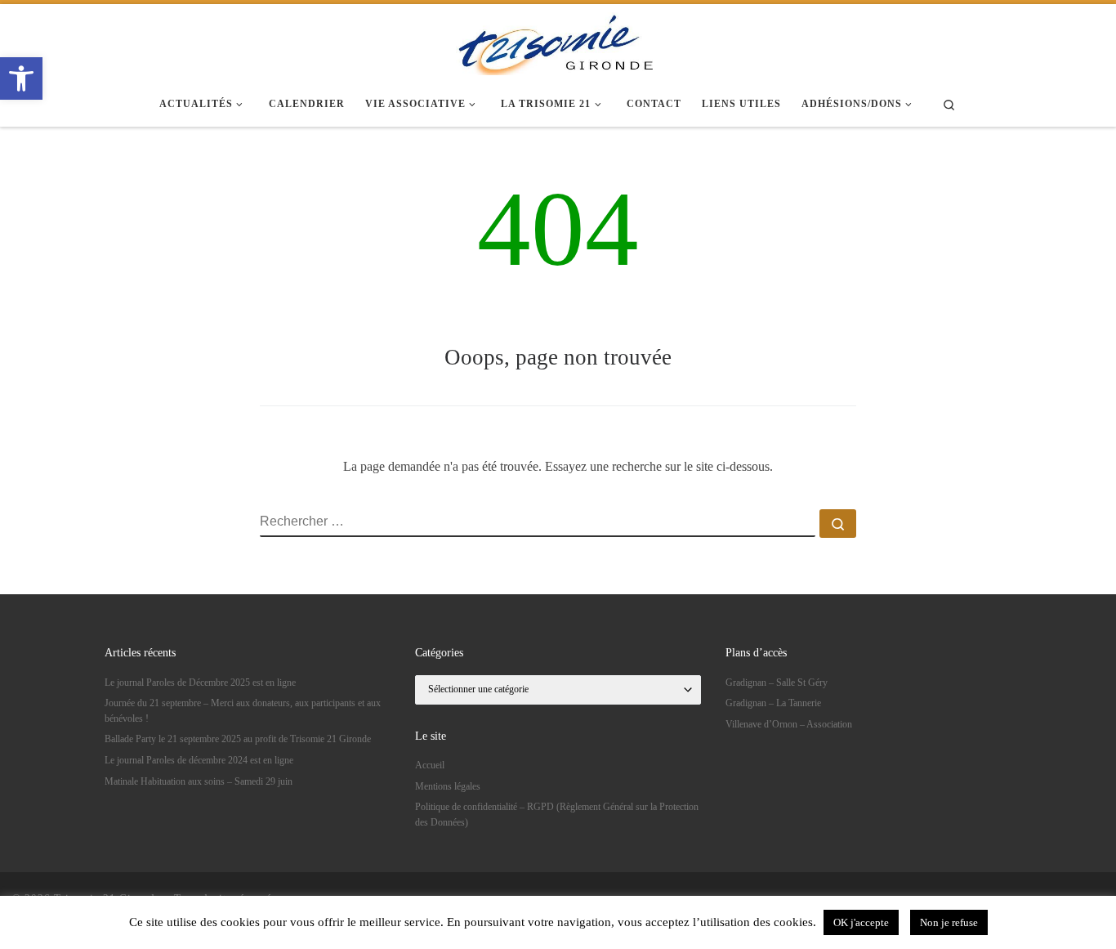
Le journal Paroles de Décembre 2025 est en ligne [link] (200, 682)
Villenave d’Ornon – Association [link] (788, 724)
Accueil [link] (429, 765)
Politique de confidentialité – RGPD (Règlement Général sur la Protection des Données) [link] (557, 814)
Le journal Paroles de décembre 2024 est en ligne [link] (199, 760)
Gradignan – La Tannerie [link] (773, 703)
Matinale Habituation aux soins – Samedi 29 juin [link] (198, 781)
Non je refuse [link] (949, 922)
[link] (21, 78)
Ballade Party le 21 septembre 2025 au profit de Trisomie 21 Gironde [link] (238, 739)
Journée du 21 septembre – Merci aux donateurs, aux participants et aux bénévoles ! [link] (243, 710)
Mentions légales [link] (447, 786)
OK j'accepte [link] (861, 922)
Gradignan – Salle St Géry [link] (776, 682)
